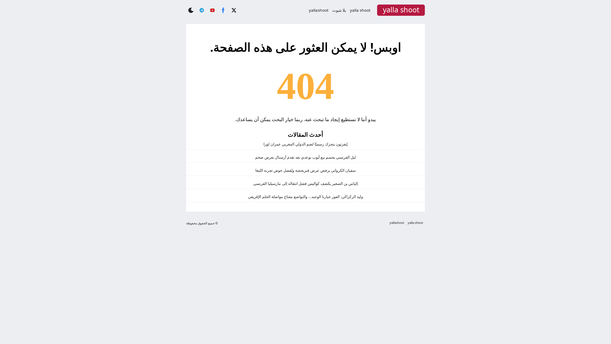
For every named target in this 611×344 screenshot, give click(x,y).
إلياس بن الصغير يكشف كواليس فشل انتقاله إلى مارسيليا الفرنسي (305, 183)
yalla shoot (360, 10)
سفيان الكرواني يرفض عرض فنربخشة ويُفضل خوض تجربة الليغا (305, 170)
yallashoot (318, 10)
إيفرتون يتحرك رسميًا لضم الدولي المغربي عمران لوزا (305, 144)
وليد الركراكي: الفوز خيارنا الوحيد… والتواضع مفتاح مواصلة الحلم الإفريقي (305, 196)
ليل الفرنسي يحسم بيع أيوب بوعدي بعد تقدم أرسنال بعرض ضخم (305, 157)
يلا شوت (339, 10)
